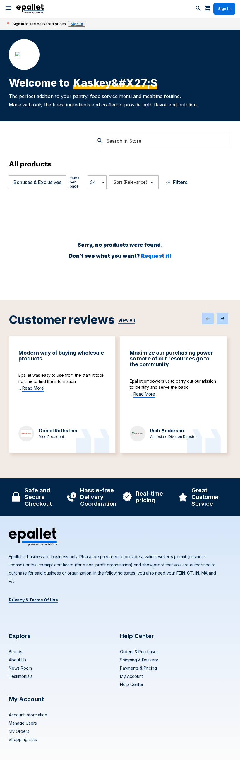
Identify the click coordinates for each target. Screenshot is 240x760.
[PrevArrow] (208, 318)
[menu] (8, 8)
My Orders (19, 731)
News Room (20, 668)
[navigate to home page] (30, 9)
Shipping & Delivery (139, 659)
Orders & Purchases (139, 651)
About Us (17, 659)
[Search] (198, 8)
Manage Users (23, 723)
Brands (15, 651)
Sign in (77, 24)
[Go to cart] (207, 7)
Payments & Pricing (138, 668)
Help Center (131, 684)
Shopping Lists (23, 739)
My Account (131, 676)
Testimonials (20, 676)
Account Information (28, 714)
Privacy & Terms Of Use (33, 599)
